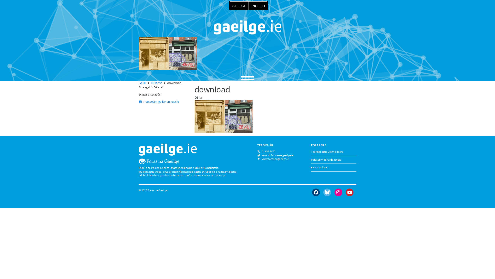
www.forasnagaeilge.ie (275, 159)
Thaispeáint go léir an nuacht (160, 101)
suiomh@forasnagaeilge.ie (278, 155)
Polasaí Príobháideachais (326, 159)
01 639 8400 (268, 151)
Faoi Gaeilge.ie (319, 167)
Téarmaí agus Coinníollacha (327, 151)
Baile (142, 83)
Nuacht (156, 83)
